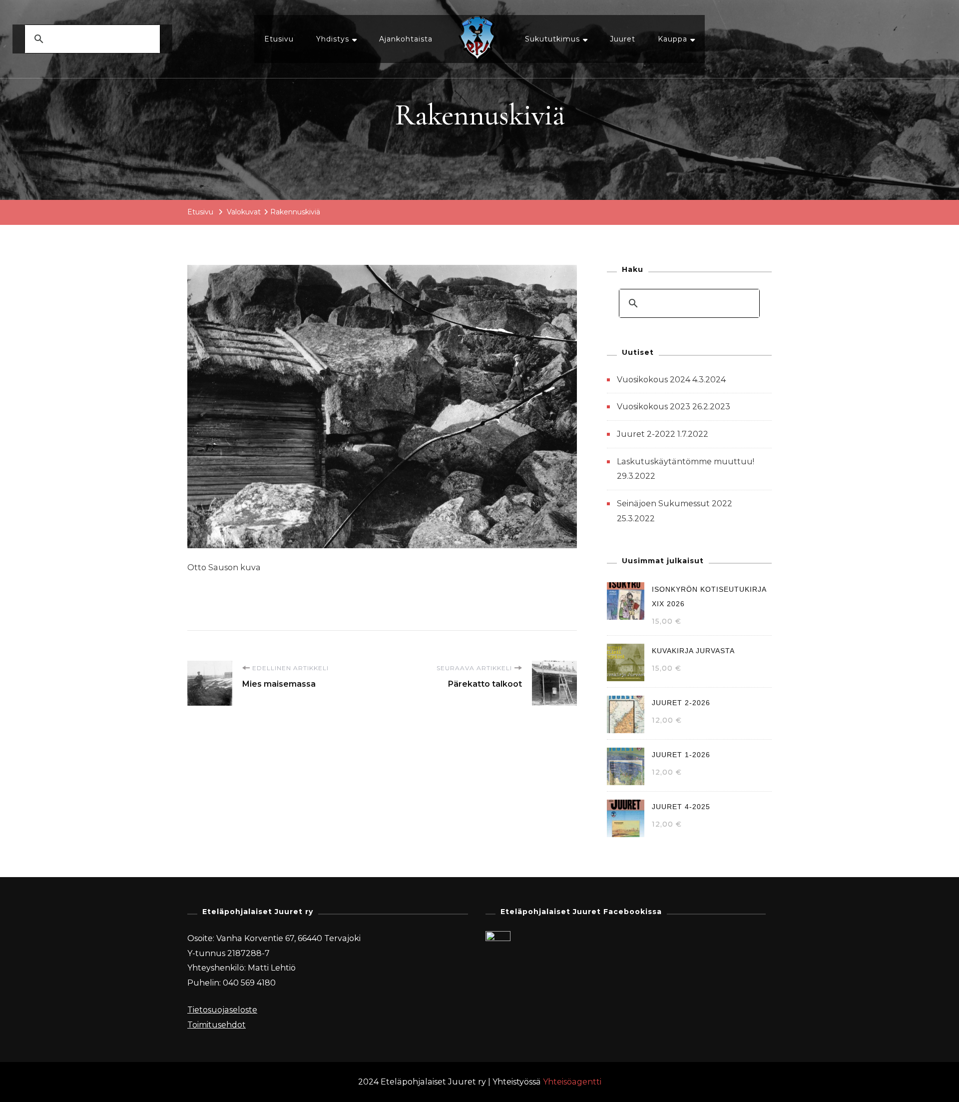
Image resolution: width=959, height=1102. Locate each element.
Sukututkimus (552, 38)
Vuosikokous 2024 (653, 379)
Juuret (622, 38)
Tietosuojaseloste (222, 1010)
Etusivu (279, 38)
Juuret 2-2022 (646, 434)
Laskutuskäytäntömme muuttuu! (685, 461)
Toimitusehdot (216, 1025)
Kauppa (672, 38)
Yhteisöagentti (572, 1082)
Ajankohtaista (406, 38)
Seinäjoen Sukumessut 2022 (674, 503)
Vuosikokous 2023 (653, 406)
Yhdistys (332, 38)
